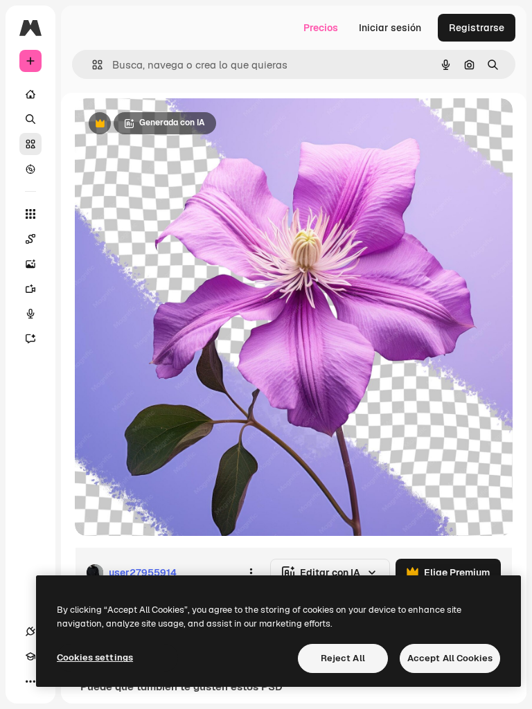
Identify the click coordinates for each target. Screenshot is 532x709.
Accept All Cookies (450, 658)
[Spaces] (30, 239)
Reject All (343, 658)
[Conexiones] (30, 631)
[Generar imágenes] (30, 264)
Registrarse (476, 27)
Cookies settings (95, 657)
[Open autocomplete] (92, 65)
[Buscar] (30, 119)
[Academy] (30, 656)
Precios (320, 27)
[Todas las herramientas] (30, 214)
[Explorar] (30, 169)
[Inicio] (30, 94)
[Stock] (30, 144)
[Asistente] (30, 338)
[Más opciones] (251, 572)
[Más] (30, 681)
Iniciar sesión (390, 27)
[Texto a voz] (30, 314)
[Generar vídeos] (30, 289)
